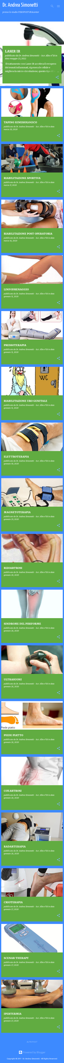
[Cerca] (52, 6)
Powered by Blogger (33, 1052)
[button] (57, 77)
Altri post (32, 1042)
